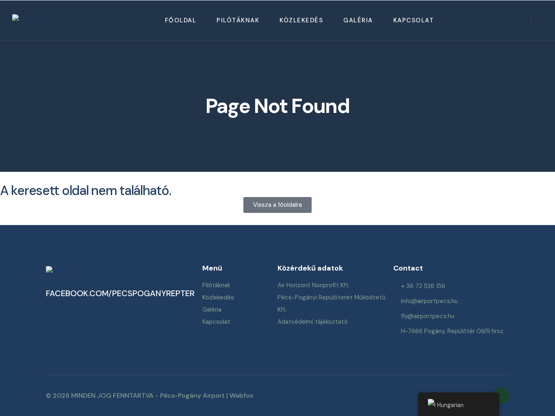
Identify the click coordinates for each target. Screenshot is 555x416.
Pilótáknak (238, 20)
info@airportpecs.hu (429, 301)
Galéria (358, 20)
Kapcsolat (413, 20)
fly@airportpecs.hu (427, 316)
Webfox (241, 395)
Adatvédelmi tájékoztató (313, 322)
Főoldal (181, 20)
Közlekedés (301, 20)
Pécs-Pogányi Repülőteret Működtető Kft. (332, 303)
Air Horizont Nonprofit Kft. (314, 285)
